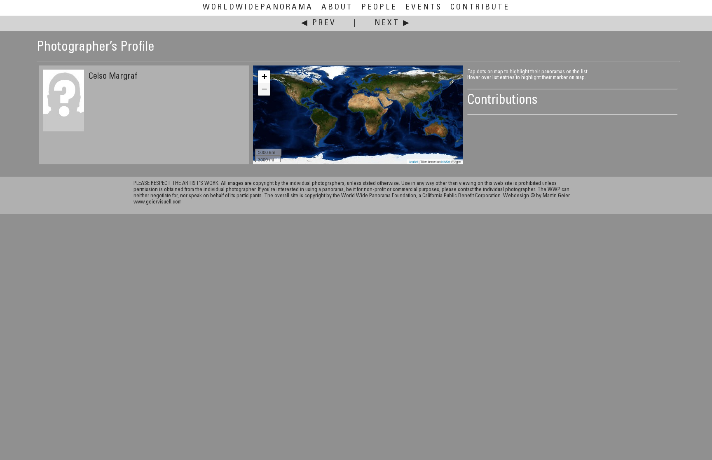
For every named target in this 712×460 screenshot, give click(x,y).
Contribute (480, 8)
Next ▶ (393, 23)
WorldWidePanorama (258, 8)
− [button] (264, 89)
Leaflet (413, 161)
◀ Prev (318, 23)
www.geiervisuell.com (158, 202)
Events (423, 8)
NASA (445, 161)
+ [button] (264, 76)
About (337, 8)
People (379, 8)
